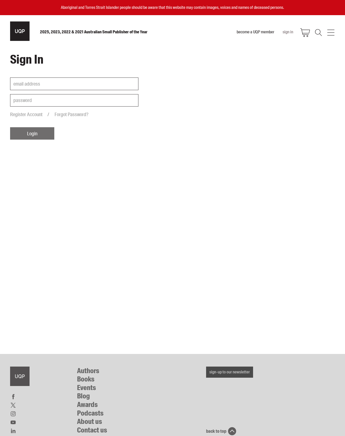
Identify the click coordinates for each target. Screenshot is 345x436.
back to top (216, 431)
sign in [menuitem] (288, 32)
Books (85, 379)
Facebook (13, 397)
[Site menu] (331, 33)
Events (86, 387)
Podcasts (90, 413)
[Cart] (305, 33)
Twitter (13, 405)
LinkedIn (13, 431)
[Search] (318, 33)
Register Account (26, 114)
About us (89, 421)
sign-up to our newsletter (229, 372)
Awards (87, 404)
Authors (88, 370)
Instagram (13, 414)
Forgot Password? (71, 114)
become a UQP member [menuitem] (255, 32)
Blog (83, 396)
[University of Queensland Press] (20, 31)
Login (32, 133)
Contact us (92, 430)
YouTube (13, 422)
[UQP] (20, 376)
